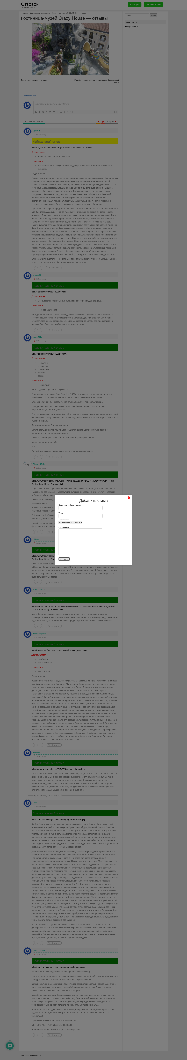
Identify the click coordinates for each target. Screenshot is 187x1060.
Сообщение (64, 527)
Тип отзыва (64, 519)
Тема (61, 513)
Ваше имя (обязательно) (70, 505)
